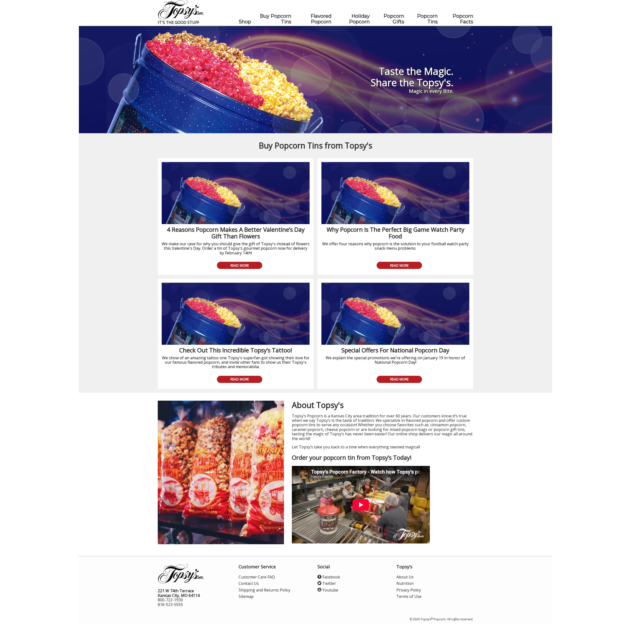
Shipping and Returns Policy (264, 590)
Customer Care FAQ (257, 577)
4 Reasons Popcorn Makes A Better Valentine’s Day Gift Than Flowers (236, 232)
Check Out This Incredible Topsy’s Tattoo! (235, 350)
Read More (239, 265)
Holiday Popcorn (359, 19)
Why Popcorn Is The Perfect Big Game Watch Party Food (395, 232)
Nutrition (405, 583)
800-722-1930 (170, 600)
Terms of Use (408, 596)
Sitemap (246, 596)
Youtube (329, 590)
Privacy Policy (408, 590)
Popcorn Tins (427, 19)
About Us (405, 577)
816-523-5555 (170, 604)
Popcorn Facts (463, 19)
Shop (245, 22)
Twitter (328, 583)
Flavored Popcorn (321, 19)
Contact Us (249, 583)
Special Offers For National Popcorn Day (395, 350)
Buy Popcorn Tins (275, 19)
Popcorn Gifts (394, 19)
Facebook (330, 577)
